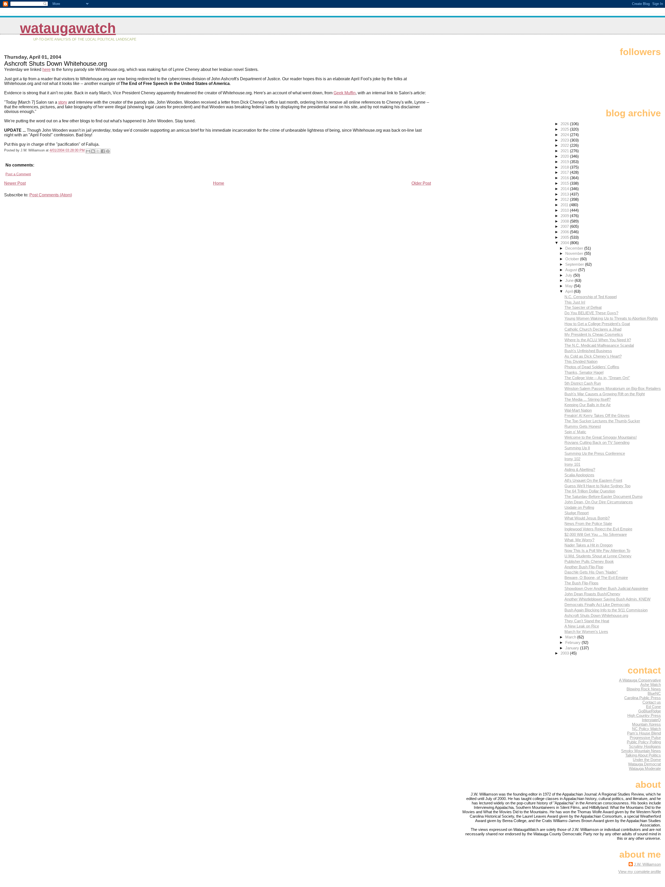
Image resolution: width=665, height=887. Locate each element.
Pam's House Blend (644, 733)
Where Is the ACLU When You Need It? (597, 340)
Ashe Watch (650, 684)
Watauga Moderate (645, 768)
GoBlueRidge (649, 711)
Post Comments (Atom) (50, 195)
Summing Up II (577, 448)
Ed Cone (653, 706)
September (575, 264)
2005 (565, 237)
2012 (565, 199)
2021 (565, 151)
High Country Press (644, 715)
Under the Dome (647, 759)
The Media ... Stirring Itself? (587, 399)
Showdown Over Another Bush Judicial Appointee (606, 588)
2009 (565, 216)
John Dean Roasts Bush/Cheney (592, 594)
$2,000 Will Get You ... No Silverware (595, 534)
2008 (565, 221)
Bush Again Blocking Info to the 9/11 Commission (606, 610)
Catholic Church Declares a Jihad (592, 329)
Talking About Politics (643, 755)
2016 (565, 178)
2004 (565, 243)
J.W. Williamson (647, 864)
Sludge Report (576, 513)
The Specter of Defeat (583, 307)
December (574, 248)
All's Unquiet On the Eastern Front (593, 480)
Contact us (651, 702)
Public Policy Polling (644, 742)
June (570, 280)
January (572, 648)
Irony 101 (572, 464)
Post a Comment (18, 174)
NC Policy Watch (646, 728)
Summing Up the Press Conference (594, 453)
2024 (565, 134)
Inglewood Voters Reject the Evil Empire (598, 529)
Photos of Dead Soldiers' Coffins (591, 367)
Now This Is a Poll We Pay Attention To (597, 550)
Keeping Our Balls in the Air (587, 405)
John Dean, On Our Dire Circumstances (598, 502)
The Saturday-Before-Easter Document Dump (603, 496)
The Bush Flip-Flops (581, 583)
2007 (565, 226)
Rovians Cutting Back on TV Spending (596, 442)
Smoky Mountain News (641, 751)
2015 (565, 183)
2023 (565, 140)
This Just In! (574, 302)
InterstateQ (651, 720)
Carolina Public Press (642, 698)
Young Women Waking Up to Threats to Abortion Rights (611, 318)
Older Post (421, 183)
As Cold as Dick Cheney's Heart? (593, 356)
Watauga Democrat (644, 764)
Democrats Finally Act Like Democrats (597, 604)
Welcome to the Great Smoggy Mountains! (600, 437)
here (46, 69)
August (571, 270)
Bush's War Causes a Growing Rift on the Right (604, 394)
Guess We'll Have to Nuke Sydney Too (597, 486)
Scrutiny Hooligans (645, 746)
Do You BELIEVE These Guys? (591, 313)
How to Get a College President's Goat (597, 324)
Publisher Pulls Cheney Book (589, 561)
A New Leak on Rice (581, 626)
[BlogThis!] (93, 151)
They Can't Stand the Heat (586, 621)
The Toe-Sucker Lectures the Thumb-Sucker (602, 421)
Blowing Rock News (644, 689)
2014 (565, 188)
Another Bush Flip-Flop (583, 567)
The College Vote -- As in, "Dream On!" (597, 378)
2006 (565, 232)
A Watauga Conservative (640, 680)
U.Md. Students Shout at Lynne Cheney (597, 556)
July (569, 275)
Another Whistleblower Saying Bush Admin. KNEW (607, 599)
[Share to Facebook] (102, 151)
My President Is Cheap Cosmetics (593, 334)
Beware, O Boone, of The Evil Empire (596, 577)
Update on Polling (579, 507)
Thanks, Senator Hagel (583, 372)
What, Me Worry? (579, 540)
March (571, 637)
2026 (565, 124)
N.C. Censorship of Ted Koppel (590, 297)
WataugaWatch (68, 28)
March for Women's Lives (586, 631)
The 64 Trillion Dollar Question (589, 491)
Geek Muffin (345, 93)
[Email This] (88, 151)
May (569, 286)
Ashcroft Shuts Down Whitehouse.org (596, 615)
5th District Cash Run (582, 383)
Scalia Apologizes (579, 475)
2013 (565, 194)
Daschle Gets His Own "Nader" (591, 572)
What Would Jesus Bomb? (587, 518)
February (573, 642)
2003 (565, 653)
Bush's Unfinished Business (588, 351)
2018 (565, 167)
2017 (565, 172)
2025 (565, 129)
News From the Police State (588, 523)
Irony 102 (572, 459)
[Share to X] (98, 151)
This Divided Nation (580, 361)
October (572, 259)
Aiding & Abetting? (579, 469)
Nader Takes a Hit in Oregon (588, 545)
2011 (565, 205)
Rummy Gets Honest (582, 426)
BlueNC (654, 693)
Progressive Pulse (645, 737)
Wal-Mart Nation (578, 410)
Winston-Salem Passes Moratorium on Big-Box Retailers (612, 388)
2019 (565, 161)
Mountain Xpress (646, 724)
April (569, 291)
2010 (565, 210)
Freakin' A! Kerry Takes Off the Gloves (597, 415)
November (574, 253)
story (62, 102)
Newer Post (15, 183)
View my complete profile (639, 871)
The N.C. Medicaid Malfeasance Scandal (599, 345)
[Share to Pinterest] (107, 151)
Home (218, 183)
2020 (565, 156)
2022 (565, 145)
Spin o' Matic (575, 432)
